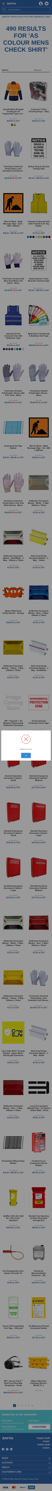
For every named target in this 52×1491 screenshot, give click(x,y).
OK (26, 755)
